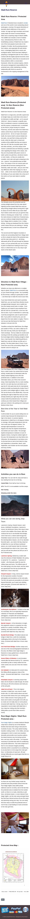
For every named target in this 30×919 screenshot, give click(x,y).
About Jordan (4, 891)
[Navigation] (26, 3)
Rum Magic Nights (6, 722)
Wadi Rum (4, 23)
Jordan (26, 23)
